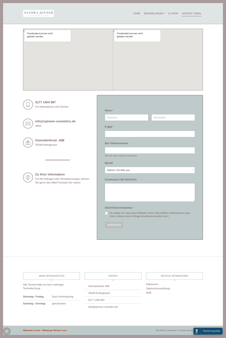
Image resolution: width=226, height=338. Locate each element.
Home (136, 13)
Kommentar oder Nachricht (121, 179)
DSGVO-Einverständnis (119, 207)
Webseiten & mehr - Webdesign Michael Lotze (45, 330)
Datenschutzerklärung (158, 288)
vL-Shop (173, 13)
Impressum (152, 284)
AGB (148, 292)
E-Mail (109, 127)
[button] (7, 331)
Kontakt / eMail (191, 13)
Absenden (114, 224)
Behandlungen (153, 13)
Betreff (109, 163)
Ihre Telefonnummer (116, 143)
